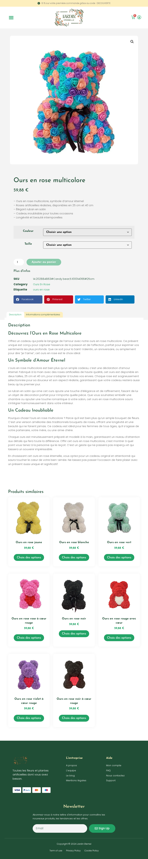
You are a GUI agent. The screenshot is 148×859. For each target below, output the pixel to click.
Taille (28, 243)
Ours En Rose (41, 284)
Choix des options (29, 557)
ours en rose (41, 289)
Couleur (28, 231)
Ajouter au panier (44, 262)
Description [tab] (15, 314)
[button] (11, 17)
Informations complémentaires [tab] (43, 314)
